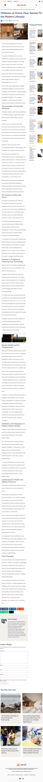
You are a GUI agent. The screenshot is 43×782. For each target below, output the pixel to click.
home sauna (14, 82)
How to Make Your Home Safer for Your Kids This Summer (33, 138)
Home (2, 9)
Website (1, 674)
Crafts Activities (32, 28)
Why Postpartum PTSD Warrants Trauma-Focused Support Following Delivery (32, 153)
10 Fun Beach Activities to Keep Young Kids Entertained (33, 33)
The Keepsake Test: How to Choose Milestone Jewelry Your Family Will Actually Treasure (33, 124)
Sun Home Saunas (19, 301)
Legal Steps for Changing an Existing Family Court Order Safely (33, 110)
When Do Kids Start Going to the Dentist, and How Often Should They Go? (32, 75)
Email (1, 669)
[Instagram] (42, 1)
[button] (36, 5)
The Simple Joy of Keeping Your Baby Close (33, 99)
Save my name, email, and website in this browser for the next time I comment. (13, 680)
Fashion (31, 118)
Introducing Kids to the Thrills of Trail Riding (33, 88)
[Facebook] (39, 1)
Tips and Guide (32, 106)
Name (1, 665)
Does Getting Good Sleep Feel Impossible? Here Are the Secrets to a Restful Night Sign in (33, 47)
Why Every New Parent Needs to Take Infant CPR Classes (33, 62)
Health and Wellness (8, 9)
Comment (2, 650)
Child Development (33, 69)
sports (31, 84)
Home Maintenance (33, 134)
